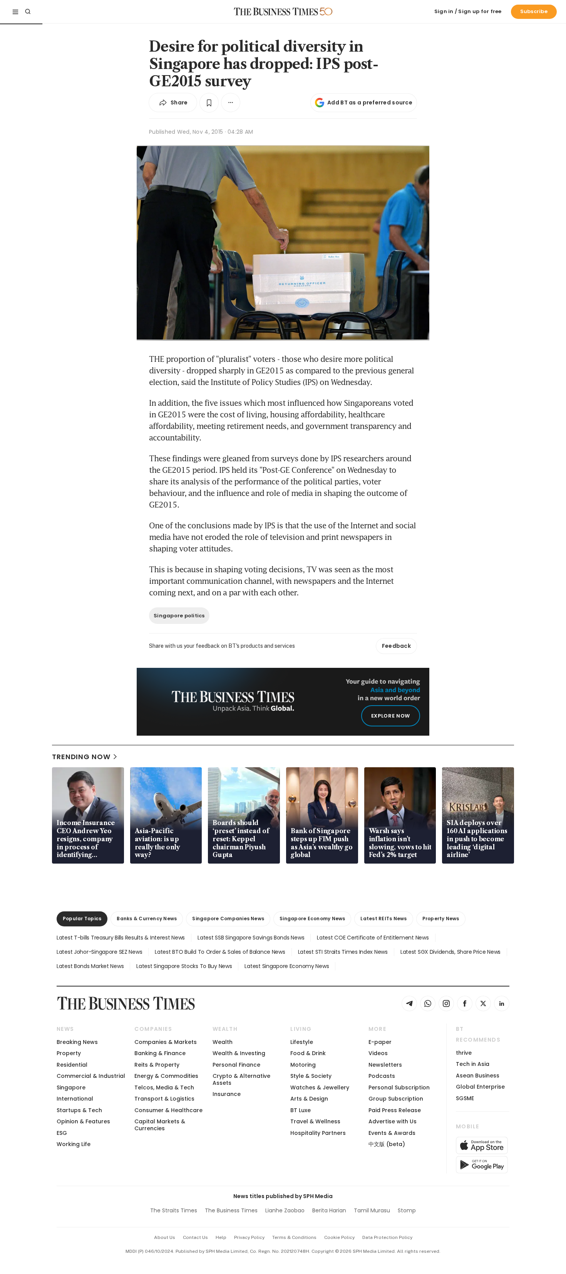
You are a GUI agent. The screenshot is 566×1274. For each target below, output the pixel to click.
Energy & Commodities (166, 1076)
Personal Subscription (399, 1087)
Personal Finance (236, 1065)
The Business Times (231, 1210)
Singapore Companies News (228, 918)
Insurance (227, 1094)
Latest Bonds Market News (90, 966)
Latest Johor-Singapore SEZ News (99, 952)
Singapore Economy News (312, 918)
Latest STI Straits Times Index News (343, 952)
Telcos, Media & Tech (164, 1087)
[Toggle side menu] (15, 11)
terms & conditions (294, 1237)
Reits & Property (156, 1065)
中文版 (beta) (386, 1144)
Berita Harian (329, 1210)
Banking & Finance (160, 1053)
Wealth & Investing (239, 1053)
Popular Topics (82, 918)
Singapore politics (179, 615)
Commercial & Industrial (91, 1076)
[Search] (28, 11)
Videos (378, 1053)
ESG (62, 1133)
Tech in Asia (472, 1064)
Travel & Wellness (315, 1121)
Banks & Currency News (147, 918)
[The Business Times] (276, 11)
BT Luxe (300, 1110)
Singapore (71, 1087)
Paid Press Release (394, 1110)
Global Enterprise (480, 1087)
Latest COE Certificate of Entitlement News (373, 937)
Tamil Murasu (372, 1210)
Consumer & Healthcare (168, 1110)
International (75, 1099)
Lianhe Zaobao (285, 1210)
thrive (464, 1053)
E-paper (380, 1042)
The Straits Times (173, 1210)
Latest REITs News (383, 918)
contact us (195, 1237)
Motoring (303, 1065)
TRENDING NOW (81, 756)
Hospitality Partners (318, 1133)
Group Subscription (395, 1099)
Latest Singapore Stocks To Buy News (184, 966)
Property (69, 1053)
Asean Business (477, 1075)
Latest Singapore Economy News (286, 966)
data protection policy (387, 1237)
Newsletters (385, 1065)
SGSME (465, 1098)
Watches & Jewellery (319, 1087)
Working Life (73, 1144)
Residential (72, 1065)
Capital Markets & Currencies (159, 1125)
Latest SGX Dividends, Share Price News (450, 952)
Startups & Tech (79, 1110)
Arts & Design (309, 1099)
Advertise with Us (392, 1121)
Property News (440, 918)
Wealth (223, 1042)
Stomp (407, 1210)
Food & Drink (308, 1053)
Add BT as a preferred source (369, 102)
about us (164, 1237)
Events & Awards (391, 1133)
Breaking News (77, 1042)
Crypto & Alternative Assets (241, 1079)
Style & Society (311, 1076)
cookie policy (339, 1237)
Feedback (396, 646)
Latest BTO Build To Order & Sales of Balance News (220, 952)
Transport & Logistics (164, 1099)
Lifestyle (301, 1042)
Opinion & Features (83, 1121)
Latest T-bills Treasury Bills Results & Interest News (121, 937)
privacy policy (249, 1237)
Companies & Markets (165, 1042)
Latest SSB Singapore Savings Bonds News (251, 937)
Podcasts (381, 1076)
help (221, 1237)
